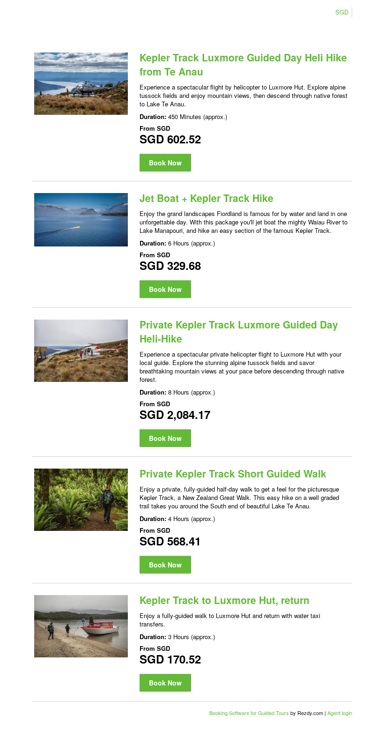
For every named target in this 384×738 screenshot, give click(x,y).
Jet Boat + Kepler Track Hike (206, 198)
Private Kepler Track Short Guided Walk (233, 473)
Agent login (339, 712)
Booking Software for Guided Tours (249, 712)
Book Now (165, 162)
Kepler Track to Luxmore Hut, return (225, 600)
